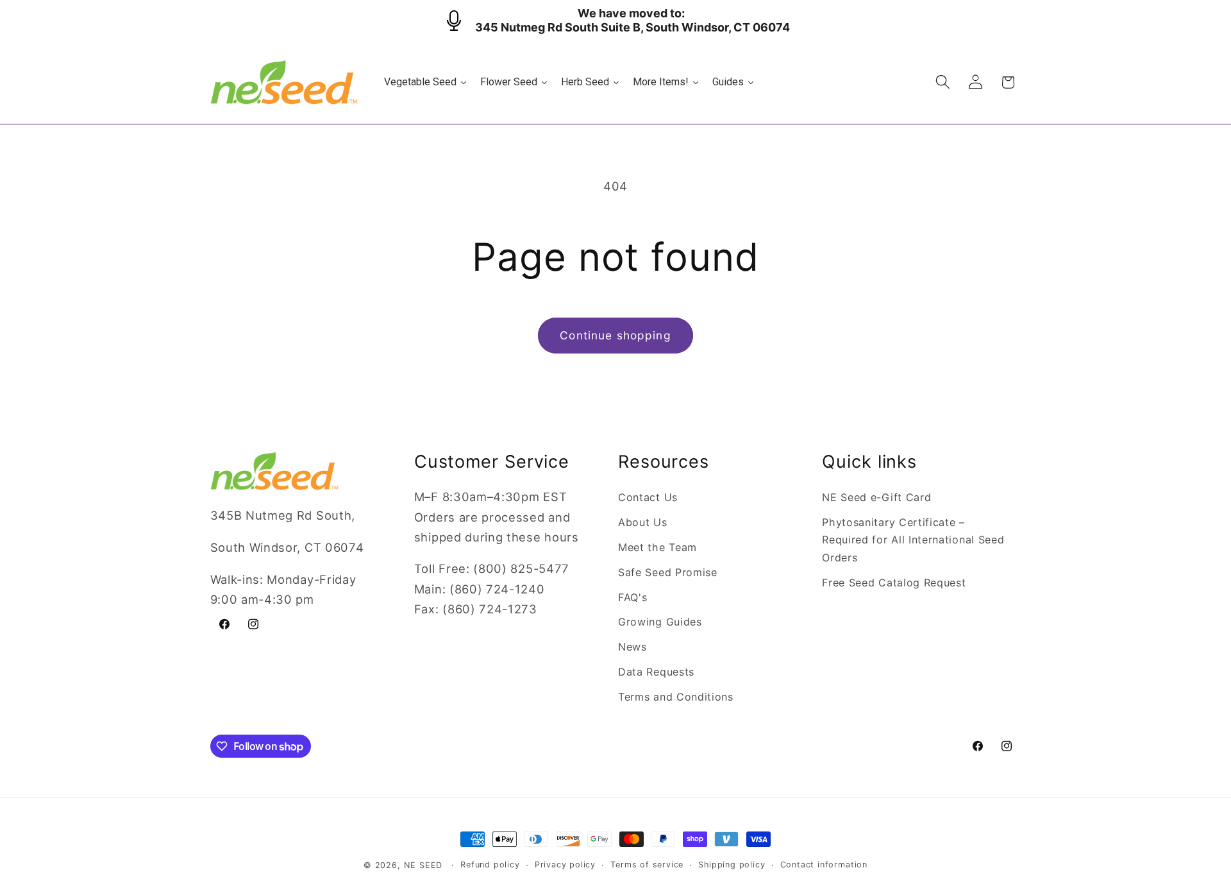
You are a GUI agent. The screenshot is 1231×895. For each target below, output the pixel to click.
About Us (642, 522)
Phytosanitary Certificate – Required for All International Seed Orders (913, 540)
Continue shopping (615, 335)
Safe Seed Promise (667, 572)
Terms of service (646, 864)
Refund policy (489, 864)
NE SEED (423, 865)
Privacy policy (565, 864)
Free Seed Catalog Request (894, 582)
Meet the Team (657, 547)
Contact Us (648, 497)
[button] (942, 82)
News (632, 646)
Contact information (823, 864)
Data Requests (656, 671)
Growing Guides (660, 621)
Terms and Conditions (675, 696)
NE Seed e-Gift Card (876, 497)
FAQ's (632, 597)
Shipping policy (731, 864)
